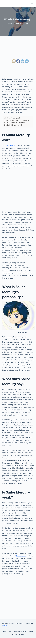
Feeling (10, 23)
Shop (10, 631)
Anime (26, 23)
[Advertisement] (18, 59)
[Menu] (32, 3)
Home (4, 631)
